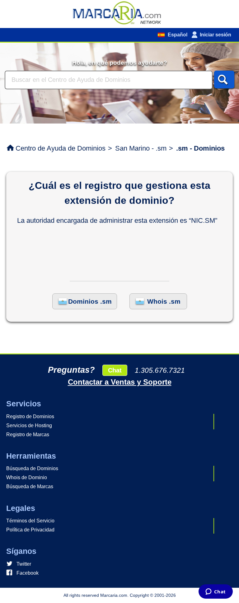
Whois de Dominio (26, 477)
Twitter (23, 564)
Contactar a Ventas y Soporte (119, 382)
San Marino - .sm (140, 148)
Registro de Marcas (27, 434)
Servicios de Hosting (29, 425)
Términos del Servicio (30, 520)
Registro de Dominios (30, 416)
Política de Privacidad (30, 529)
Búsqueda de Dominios (32, 468)
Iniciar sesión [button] (215, 34)
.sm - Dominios (200, 148)
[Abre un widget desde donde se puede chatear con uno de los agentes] (215, 592)
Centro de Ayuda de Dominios (60, 148)
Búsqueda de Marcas (29, 486)
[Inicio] (119, 12)
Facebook (27, 573)
